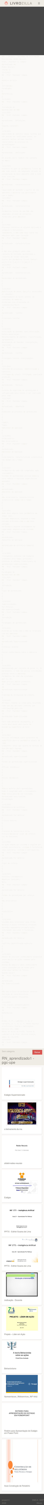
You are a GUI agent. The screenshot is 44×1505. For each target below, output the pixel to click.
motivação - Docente (13, 1300)
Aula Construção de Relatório (17, 1485)
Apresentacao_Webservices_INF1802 (20, 1396)
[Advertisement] (22, 31)
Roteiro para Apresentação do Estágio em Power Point (20, 1431)
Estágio (7, 1197)
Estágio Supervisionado (14, 1094)
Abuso (39, 1503)
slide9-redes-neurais (13, 1163)
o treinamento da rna (13, 1129)
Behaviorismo (10, 1368)
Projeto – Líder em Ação (14, 1334)
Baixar (37, 1052)
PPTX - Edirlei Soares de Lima (17, 1231)
